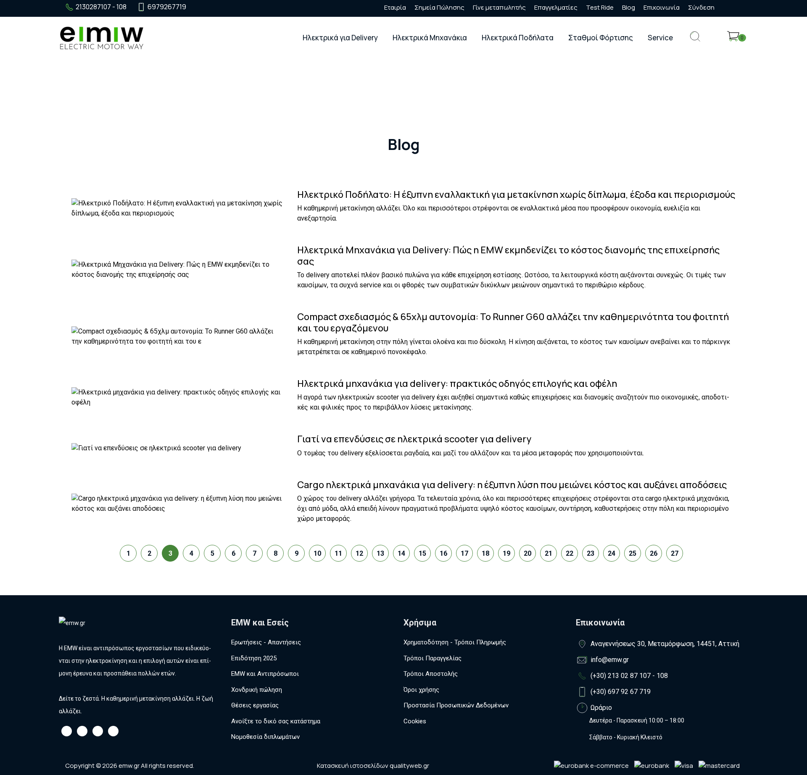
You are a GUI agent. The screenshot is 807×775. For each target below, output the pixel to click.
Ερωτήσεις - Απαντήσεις (266, 642)
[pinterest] (243, 7)
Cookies (415, 721)
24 (611, 553)
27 (674, 553)
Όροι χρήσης (421, 690)
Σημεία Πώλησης (439, 7)
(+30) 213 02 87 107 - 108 (629, 676)
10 (317, 553)
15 (422, 553)
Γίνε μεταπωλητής (499, 7)
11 (338, 553)
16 (443, 553)
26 (653, 553)
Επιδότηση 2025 (254, 658)
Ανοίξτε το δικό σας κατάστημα (275, 721)
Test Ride (600, 7)
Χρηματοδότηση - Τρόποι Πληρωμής (455, 642)
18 (485, 553)
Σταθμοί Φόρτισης (600, 37)
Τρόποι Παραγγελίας (433, 658)
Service (660, 37)
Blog (628, 7)
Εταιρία (395, 7)
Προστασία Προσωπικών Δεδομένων (456, 705)
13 (380, 553)
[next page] (695, 547)
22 (569, 553)
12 (359, 553)
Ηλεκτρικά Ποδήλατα (518, 37)
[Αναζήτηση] (695, 43)
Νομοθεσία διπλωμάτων (265, 737)
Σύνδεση (701, 7)
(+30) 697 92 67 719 (621, 692)
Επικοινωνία (661, 7)
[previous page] (103, 547)
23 (590, 553)
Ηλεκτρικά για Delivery (340, 37)
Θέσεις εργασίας (255, 705)
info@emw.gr (610, 660)
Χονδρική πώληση (256, 690)
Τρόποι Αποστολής (431, 674)
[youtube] (228, 7)
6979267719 (167, 6)
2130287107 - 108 (101, 6)
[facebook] (198, 7)
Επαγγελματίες (556, 7)
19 (506, 553)
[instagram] (213, 7)
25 (632, 553)
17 (464, 553)
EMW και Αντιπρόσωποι (265, 674)
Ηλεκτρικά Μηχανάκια (430, 37)
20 (527, 553)
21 (548, 553)
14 (401, 553)
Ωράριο (601, 708)
